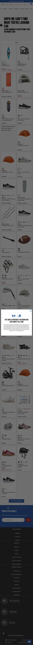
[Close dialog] (31, 311)
